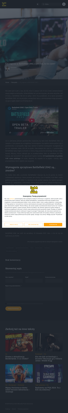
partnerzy (12, 198)
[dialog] (34, 206)
